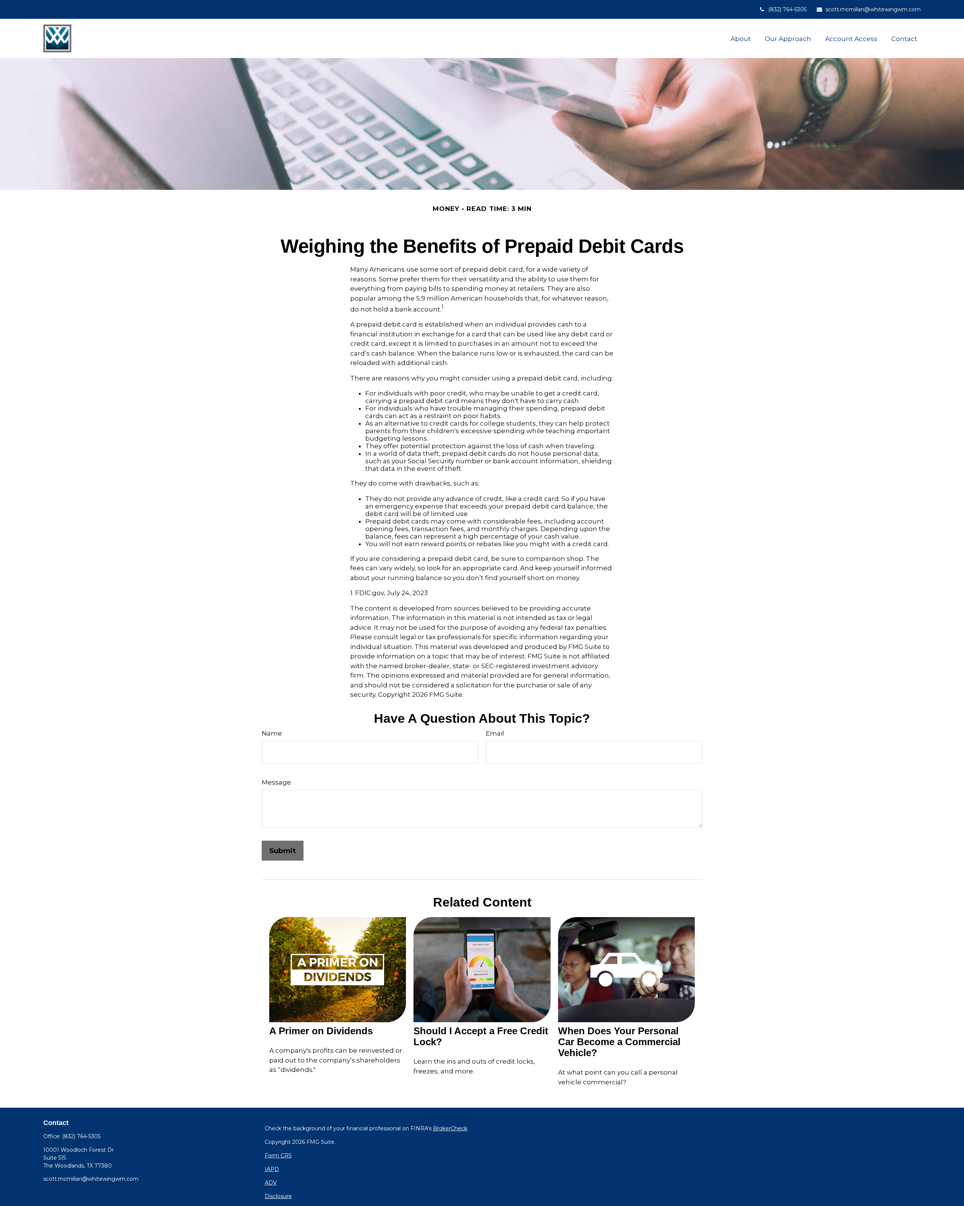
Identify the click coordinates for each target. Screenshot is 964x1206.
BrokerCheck (450, 1128)
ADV (271, 1182)
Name (272, 733)
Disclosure (278, 1196)
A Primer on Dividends (321, 1031)
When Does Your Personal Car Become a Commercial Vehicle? (619, 1042)
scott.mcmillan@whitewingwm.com (873, 9)
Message (276, 782)
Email (495, 733)
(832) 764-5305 (787, 9)
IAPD (272, 1169)
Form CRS (278, 1155)
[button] (741, 38)
